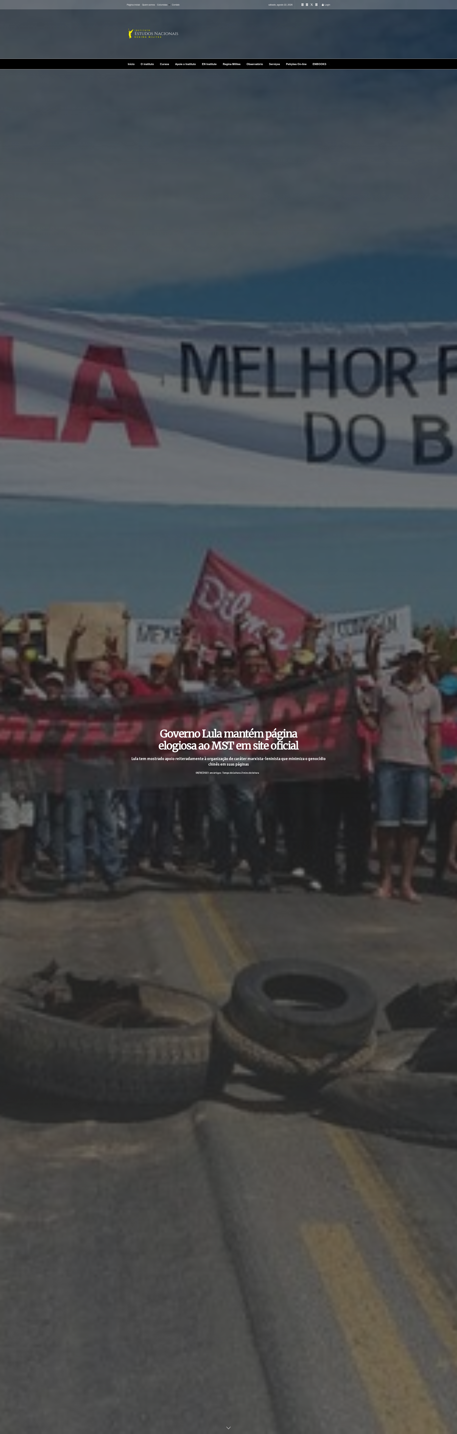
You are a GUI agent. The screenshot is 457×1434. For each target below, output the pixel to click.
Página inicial (133, 4)
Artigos (217, 773)
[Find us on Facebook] (307, 4)
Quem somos (148, 4)
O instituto (147, 64)
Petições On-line (296, 64)
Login (327, 4)
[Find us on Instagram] (302, 4)
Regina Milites (231, 64)
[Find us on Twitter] (311, 4)
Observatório (255, 64)
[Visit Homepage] (164, 34)
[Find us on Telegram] (316, 4)
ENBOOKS (319, 64)
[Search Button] (328, 64)
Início (131, 64)
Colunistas (162, 4)
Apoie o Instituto (185, 64)
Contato (176, 4)
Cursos (164, 64)
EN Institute (209, 64)
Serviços (274, 64)
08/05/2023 (202, 773)
